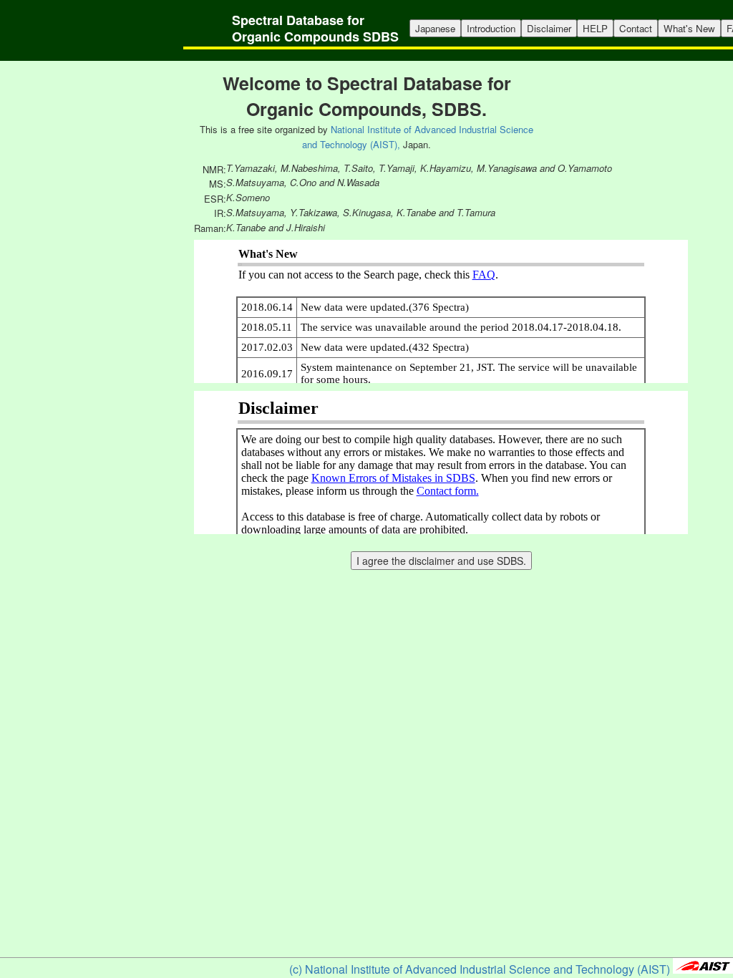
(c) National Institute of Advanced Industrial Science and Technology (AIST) (479, 969)
